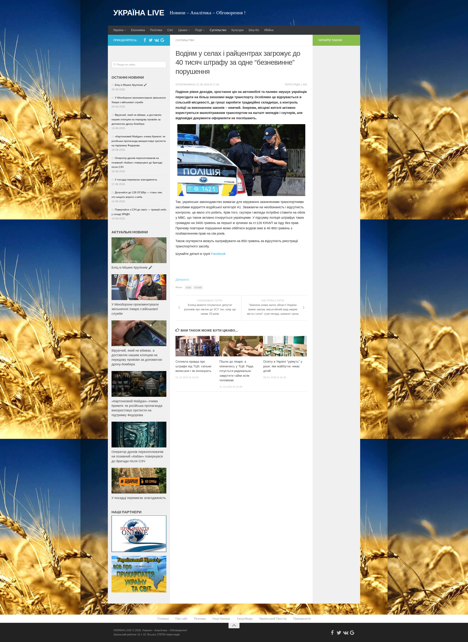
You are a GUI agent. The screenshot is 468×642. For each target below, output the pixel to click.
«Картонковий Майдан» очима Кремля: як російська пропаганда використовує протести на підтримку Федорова (139, 141)
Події (198, 30)
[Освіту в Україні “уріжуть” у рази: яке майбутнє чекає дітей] (285, 346)
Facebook (218, 254)
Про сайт (181, 618)
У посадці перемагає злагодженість (136, 179)
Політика (156, 30)
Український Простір (273, 618)
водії (188, 287)
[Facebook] (145, 40)
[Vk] (156, 40)
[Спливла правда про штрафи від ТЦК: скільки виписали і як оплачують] (197, 346)
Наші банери (221, 618)
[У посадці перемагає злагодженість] (139, 481)
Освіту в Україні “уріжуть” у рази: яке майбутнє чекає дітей (282, 366)
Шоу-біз (254, 30)
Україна (118, 30)
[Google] (162, 40)
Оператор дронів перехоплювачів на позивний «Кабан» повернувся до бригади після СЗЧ (137, 162)
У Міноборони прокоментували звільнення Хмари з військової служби (135, 309)
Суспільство (218, 30)
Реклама (200, 618)
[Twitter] (150, 40)
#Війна (268, 30)
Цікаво (182, 30)
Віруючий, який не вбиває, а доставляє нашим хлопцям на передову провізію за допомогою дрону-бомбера (136, 119)
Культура (237, 30)
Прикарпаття (302, 618)
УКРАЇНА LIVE (138, 12)
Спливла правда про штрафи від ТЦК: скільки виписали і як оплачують (193, 366)
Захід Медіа (245, 618)
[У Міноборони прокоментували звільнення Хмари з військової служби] (139, 287)
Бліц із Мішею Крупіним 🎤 (131, 84)
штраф (198, 287)
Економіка (138, 30)
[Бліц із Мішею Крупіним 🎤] (139, 250)
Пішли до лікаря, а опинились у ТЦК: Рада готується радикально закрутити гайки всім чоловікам (236, 371)
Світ (170, 30)
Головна (163, 618)
